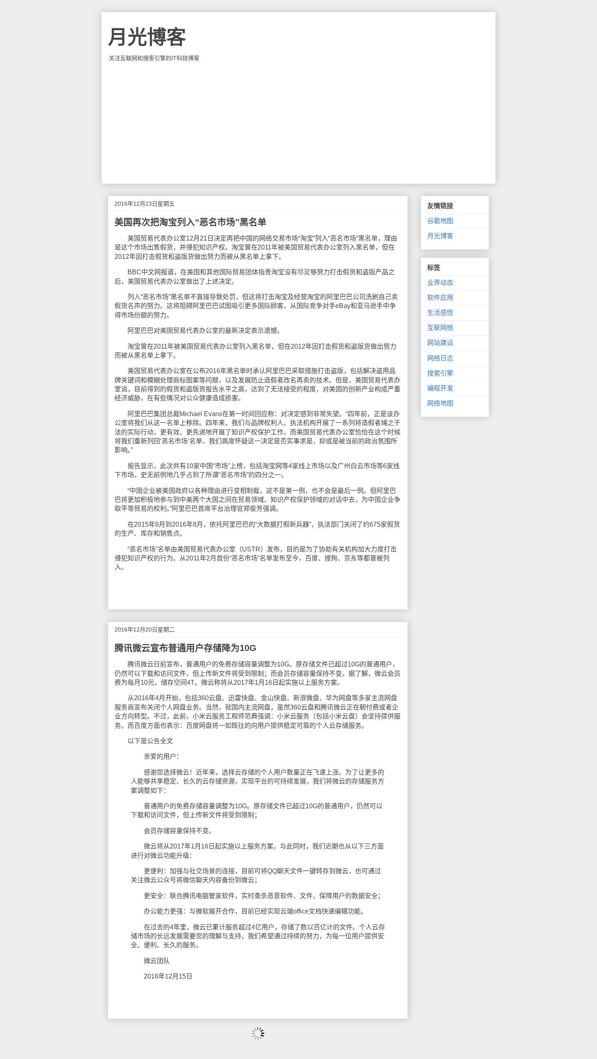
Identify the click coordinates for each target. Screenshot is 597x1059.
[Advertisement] (298, 123)
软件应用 (440, 297)
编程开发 (440, 388)
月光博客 (147, 37)
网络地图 (440, 403)
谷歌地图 (440, 220)
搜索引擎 (440, 373)
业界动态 (440, 282)
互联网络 (440, 327)
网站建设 (440, 342)
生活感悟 (440, 312)
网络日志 (440, 358)
